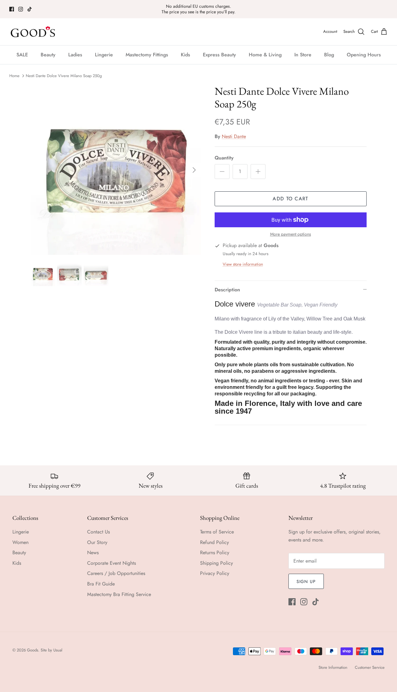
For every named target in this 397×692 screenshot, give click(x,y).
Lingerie (104, 54)
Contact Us (98, 531)
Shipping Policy (216, 563)
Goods (32, 650)
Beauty (48, 54)
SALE (22, 54)
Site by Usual (51, 650)
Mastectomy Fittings (147, 54)
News (93, 552)
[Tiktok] (29, 9)
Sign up (306, 581)
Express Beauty (219, 54)
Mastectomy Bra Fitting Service (119, 594)
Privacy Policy (214, 573)
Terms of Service (217, 531)
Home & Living (265, 54)
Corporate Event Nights (111, 563)
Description (227, 289)
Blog (329, 54)
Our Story (97, 542)
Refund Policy (214, 542)
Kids (185, 54)
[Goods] (33, 31)
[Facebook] (11, 9)
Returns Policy (214, 552)
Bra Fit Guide (101, 583)
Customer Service (370, 667)
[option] (116, 170)
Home (14, 76)
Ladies (75, 54)
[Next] (194, 170)
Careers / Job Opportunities (116, 573)
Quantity (224, 158)
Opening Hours (364, 54)
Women (20, 542)
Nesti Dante (234, 136)
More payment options (290, 234)
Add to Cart (290, 198)
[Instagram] (20, 9)
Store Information (333, 667)
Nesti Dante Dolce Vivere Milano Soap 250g (64, 76)
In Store (302, 54)
